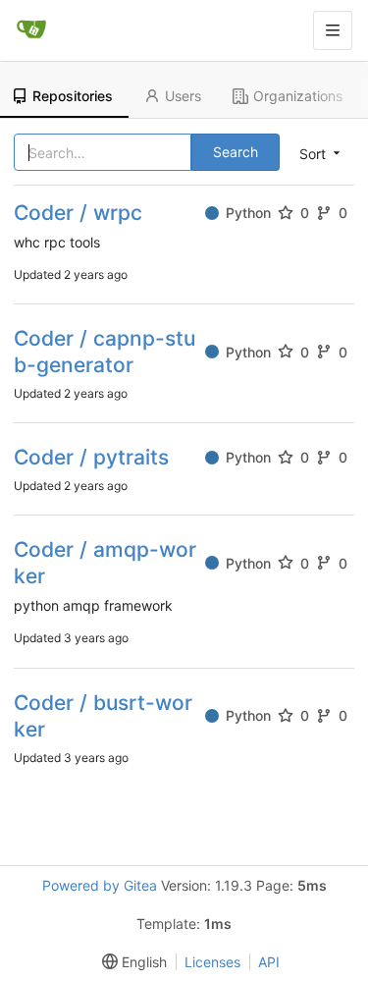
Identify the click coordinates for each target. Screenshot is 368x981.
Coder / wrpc (78, 212)
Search (235, 151)
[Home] (31, 30)
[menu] (130, 962)
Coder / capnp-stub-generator (104, 351)
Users (183, 95)
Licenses (212, 962)
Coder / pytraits (91, 457)
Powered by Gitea (99, 885)
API (269, 962)
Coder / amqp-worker (105, 562)
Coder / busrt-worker (103, 715)
